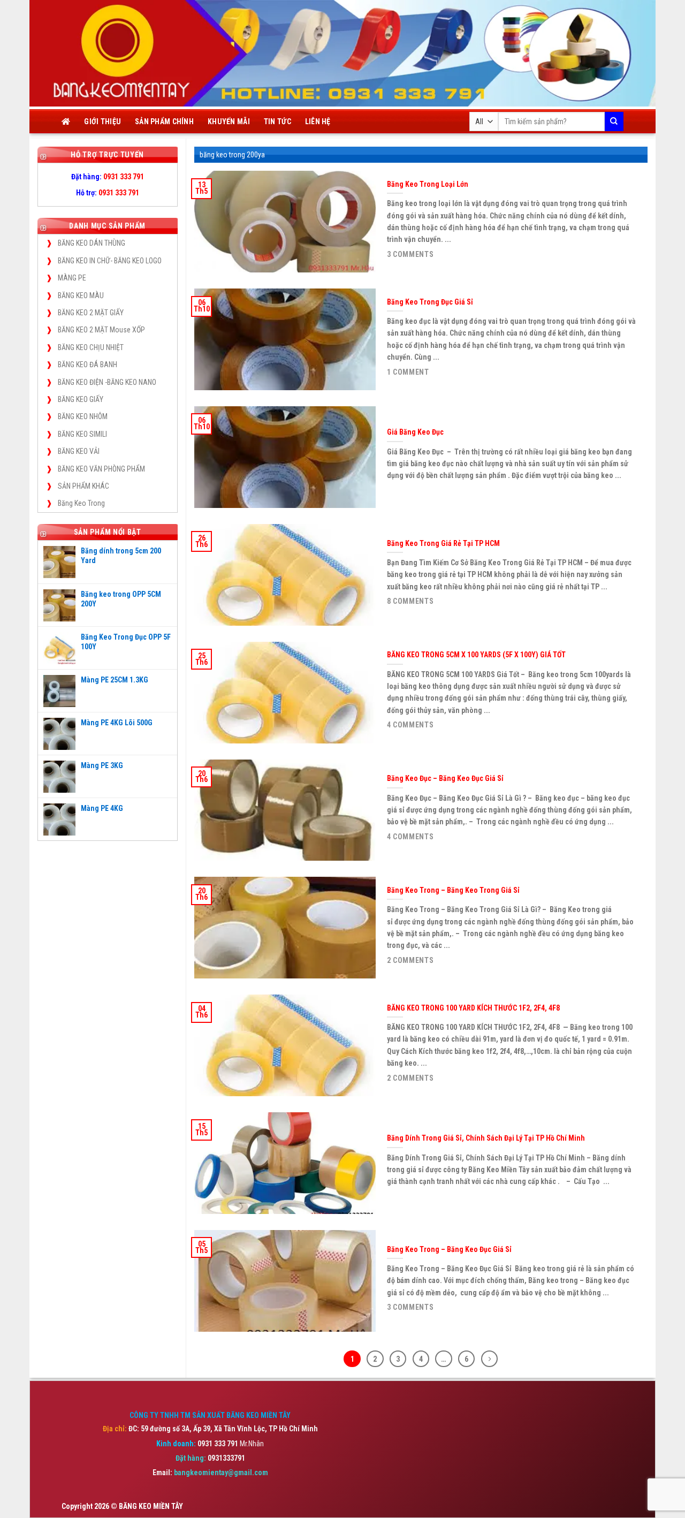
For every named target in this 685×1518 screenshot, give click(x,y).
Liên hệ (318, 121)
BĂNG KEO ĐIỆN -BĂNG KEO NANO (107, 382)
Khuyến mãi (229, 121)
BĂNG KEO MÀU (81, 295)
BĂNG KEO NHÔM (83, 416)
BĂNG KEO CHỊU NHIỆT (91, 347)
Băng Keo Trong (81, 503)
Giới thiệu (102, 121)
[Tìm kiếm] (614, 121)
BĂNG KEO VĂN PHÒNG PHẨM (101, 469)
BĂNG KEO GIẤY (80, 399)
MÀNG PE (72, 278)
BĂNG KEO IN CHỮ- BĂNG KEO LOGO (110, 260)
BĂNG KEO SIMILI (82, 434)
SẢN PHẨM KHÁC (83, 486)
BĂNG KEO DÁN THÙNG (91, 243)
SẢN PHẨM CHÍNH (164, 121)
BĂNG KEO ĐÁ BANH (87, 364)
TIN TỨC (277, 121)
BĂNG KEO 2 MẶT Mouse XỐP (101, 329)
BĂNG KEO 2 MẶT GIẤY (91, 312)
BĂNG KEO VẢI (79, 451)
